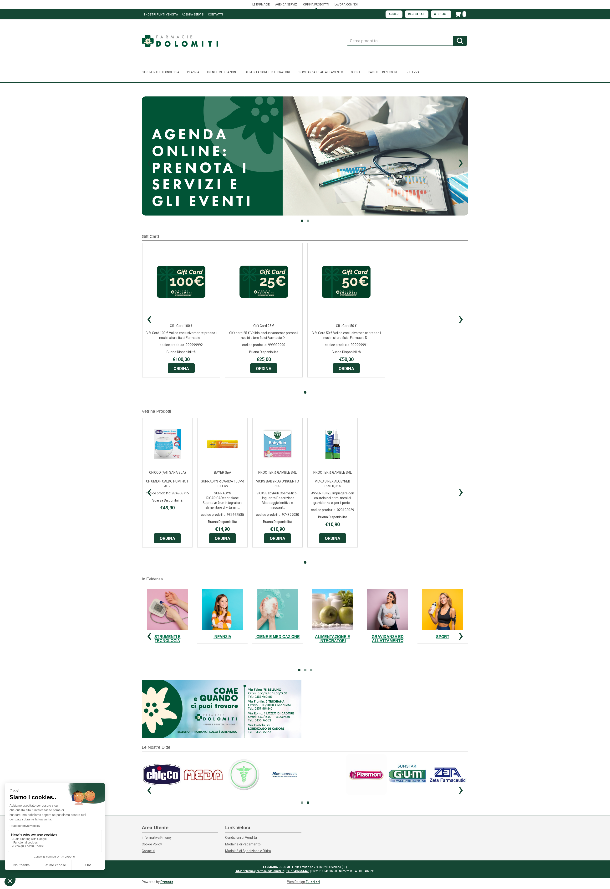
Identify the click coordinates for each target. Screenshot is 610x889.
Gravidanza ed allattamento (388, 639)
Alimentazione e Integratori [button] (267, 72)
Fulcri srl (313, 882)
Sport (442, 637)
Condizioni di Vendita (241, 837)
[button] (149, 162)
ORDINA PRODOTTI (316, 4)
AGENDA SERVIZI (286, 4)
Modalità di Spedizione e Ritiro (248, 851)
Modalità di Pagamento (243, 844)
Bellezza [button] (413, 72)
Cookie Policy (152, 844)
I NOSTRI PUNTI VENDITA (161, 14)
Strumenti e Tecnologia (167, 639)
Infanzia (222, 637)
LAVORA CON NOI (346, 4)
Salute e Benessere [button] (383, 72)
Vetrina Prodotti (156, 411)
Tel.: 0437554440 (297, 871)
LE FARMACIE (261, 4)
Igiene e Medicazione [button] (222, 72)
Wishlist (441, 14)
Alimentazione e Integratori (332, 639)
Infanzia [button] (193, 72)
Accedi (394, 14)
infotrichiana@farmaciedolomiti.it (259, 871)
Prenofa (166, 882)
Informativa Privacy (157, 837)
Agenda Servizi (193, 14)
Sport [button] (356, 72)
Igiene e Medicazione (277, 637)
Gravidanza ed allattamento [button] (320, 72)
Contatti (215, 14)
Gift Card (150, 236)
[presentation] (149, 318)
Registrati (416, 14)
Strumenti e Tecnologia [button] (160, 72)
